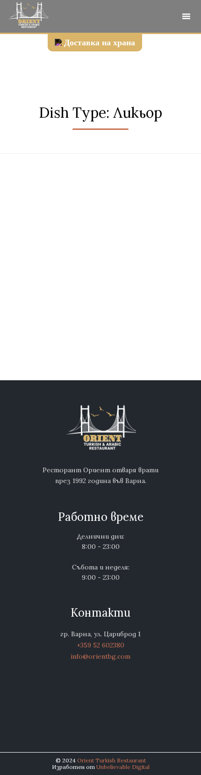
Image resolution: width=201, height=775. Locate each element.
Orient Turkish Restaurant (111, 760)
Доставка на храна (99, 42)
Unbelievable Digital (123, 766)
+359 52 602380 (100, 645)
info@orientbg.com (100, 656)
